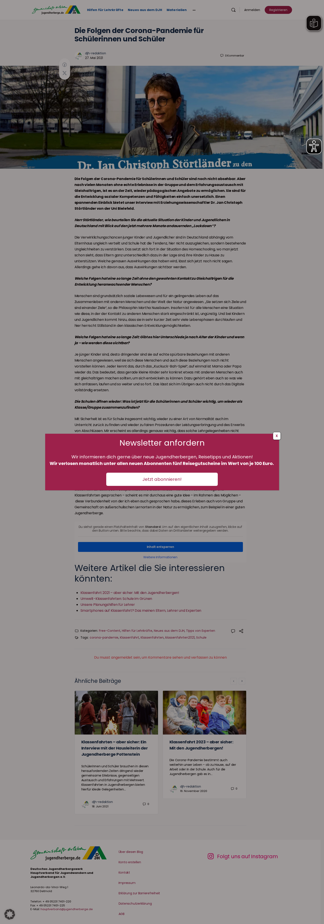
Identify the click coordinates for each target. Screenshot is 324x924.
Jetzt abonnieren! (162, 479)
